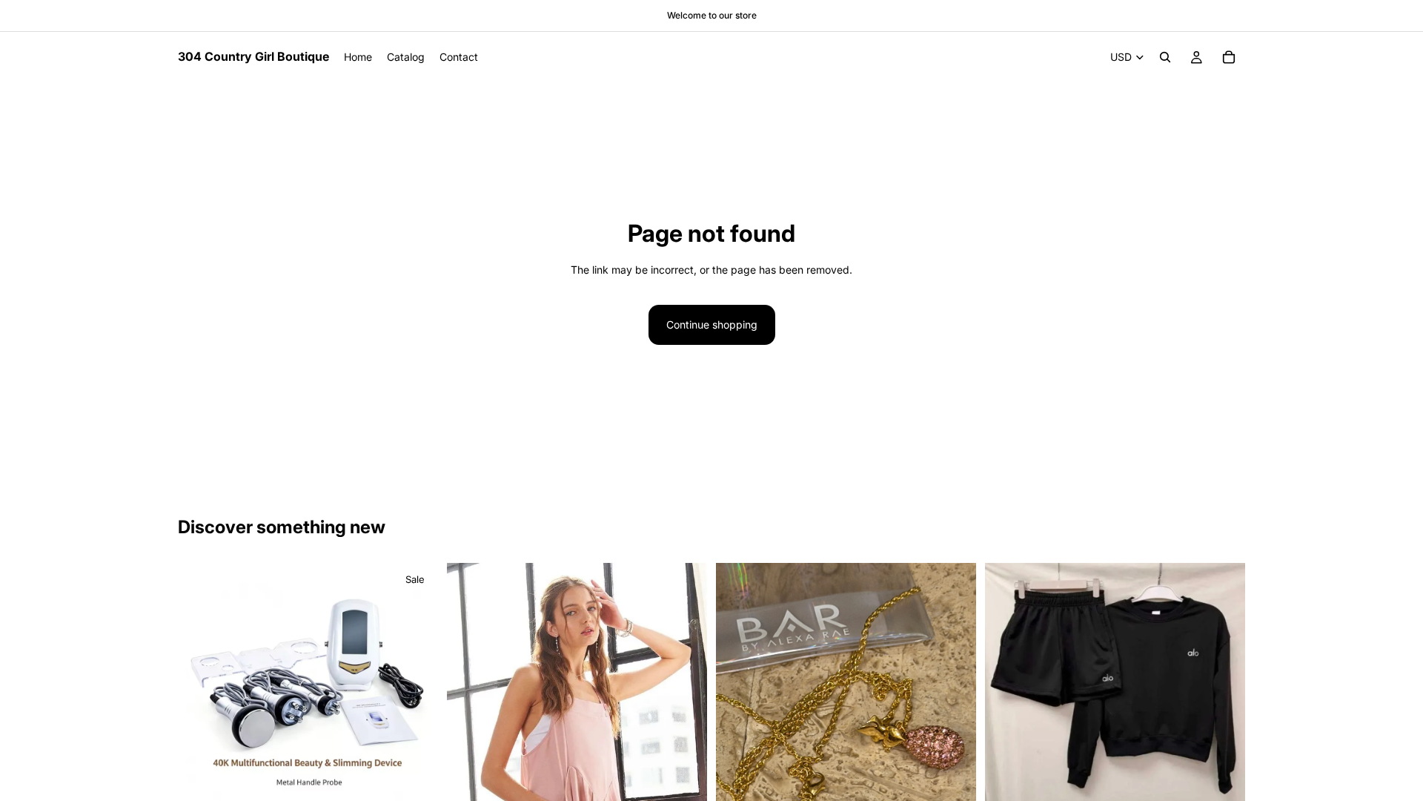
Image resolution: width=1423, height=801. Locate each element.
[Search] (1165, 57)
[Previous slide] (200, 683)
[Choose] (1222, 783)
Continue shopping (711, 324)
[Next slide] (416, 683)
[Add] (415, 780)
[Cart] (1229, 57)
